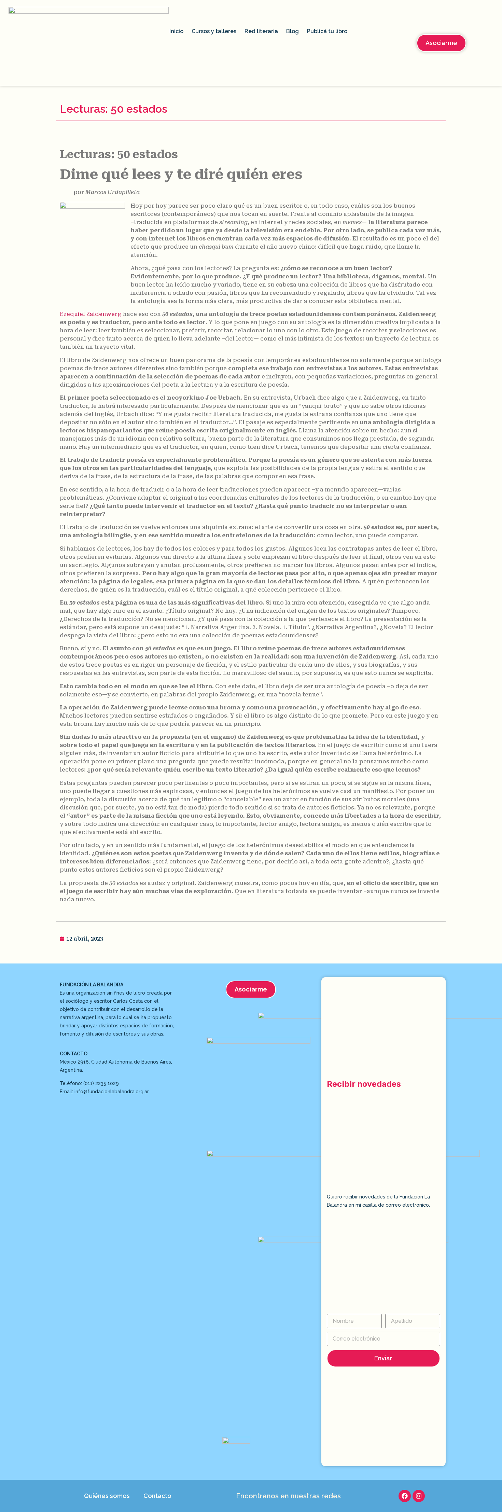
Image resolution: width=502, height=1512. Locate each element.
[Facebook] (405, 1496)
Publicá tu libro (327, 31)
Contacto (157, 1495)
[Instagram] (419, 1496)
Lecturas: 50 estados (113, 108)
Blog (292, 31)
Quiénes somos (107, 1495)
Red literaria (261, 31)
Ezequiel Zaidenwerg (91, 314)
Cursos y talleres (214, 31)
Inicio (176, 31)
